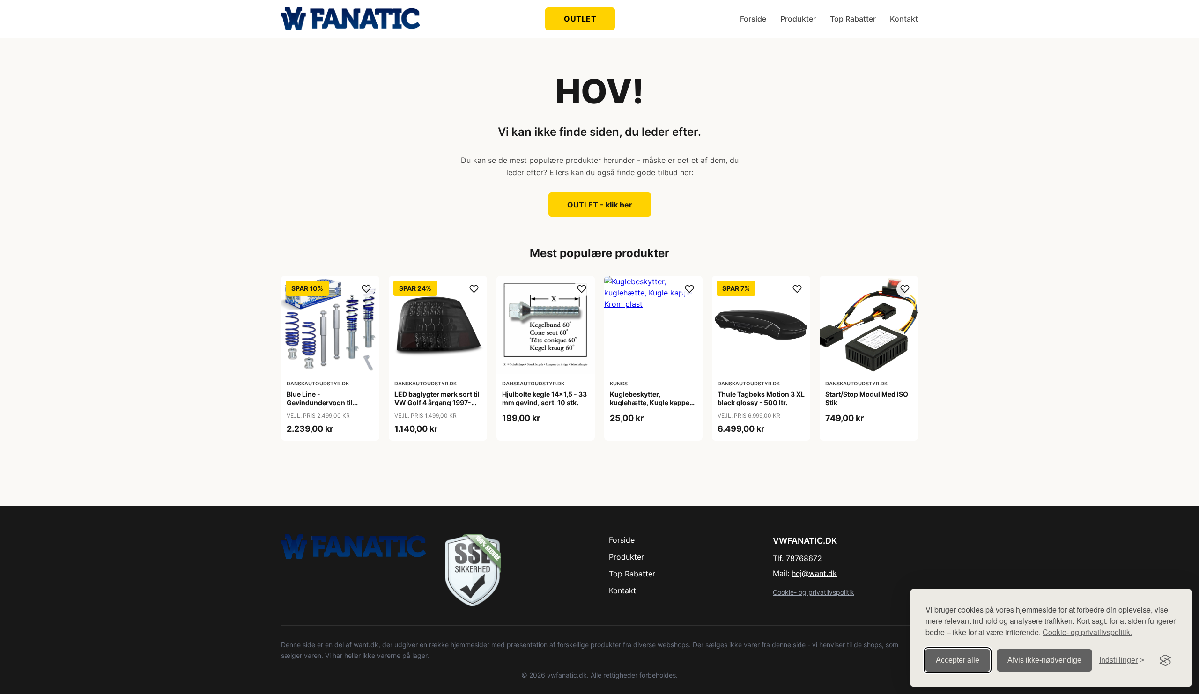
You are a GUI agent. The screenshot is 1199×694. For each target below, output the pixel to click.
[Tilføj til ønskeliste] (366, 289)
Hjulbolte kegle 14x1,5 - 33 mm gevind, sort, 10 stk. (544, 398)
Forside (753, 18)
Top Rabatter (853, 18)
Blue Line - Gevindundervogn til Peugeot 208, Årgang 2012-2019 (321, 407)
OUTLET (580, 18)
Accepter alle (957, 660)
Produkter (798, 18)
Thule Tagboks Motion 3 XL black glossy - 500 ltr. (761, 398)
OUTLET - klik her (599, 204)
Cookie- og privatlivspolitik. (1087, 632)
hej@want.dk (814, 573)
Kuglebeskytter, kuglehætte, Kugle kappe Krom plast (649, 402)
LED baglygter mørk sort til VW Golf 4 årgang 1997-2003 (437, 402)
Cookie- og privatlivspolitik (813, 592)
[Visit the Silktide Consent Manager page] (1165, 660)
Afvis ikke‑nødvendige (1044, 660)
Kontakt (904, 18)
